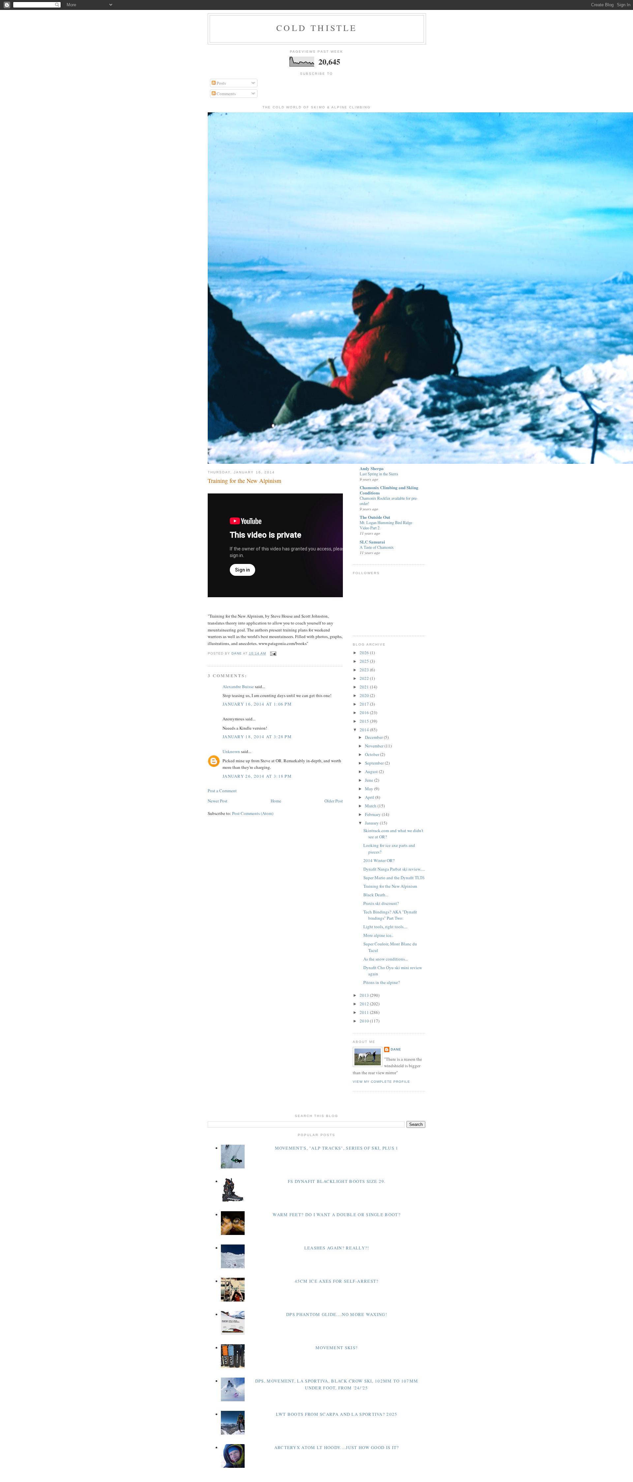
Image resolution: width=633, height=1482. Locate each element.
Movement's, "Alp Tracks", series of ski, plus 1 (337, 1148)
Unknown (231, 751)
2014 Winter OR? (379, 860)
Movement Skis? (337, 1348)
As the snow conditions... (385, 959)
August (372, 771)
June (369, 780)
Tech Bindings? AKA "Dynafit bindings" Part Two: (390, 915)
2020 (365, 695)
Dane (396, 1049)
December (374, 737)
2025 (365, 661)
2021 (365, 687)
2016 (365, 712)
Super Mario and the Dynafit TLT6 (394, 878)
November (374, 746)
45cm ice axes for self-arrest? (337, 1281)
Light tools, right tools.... (385, 927)
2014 (365, 730)
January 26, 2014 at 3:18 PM (257, 776)
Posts (221, 83)
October (372, 754)
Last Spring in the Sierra (379, 473)
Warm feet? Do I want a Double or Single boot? (337, 1214)
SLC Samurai (372, 542)
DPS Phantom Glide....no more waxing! (336, 1314)
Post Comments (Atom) (252, 813)
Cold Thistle (316, 27)
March (371, 806)
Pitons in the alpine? (381, 982)
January (372, 823)
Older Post (333, 801)
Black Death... (375, 895)
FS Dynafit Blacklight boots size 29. (337, 1181)
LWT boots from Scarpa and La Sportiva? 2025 (337, 1414)
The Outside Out (375, 517)
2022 (365, 678)
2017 (365, 704)
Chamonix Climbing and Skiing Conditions (389, 490)
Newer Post (217, 801)
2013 (365, 995)
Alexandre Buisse (238, 686)
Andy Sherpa (372, 468)
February (373, 814)
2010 (365, 1021)
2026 (365, 653)
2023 (365, 670)
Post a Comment (222, 791)
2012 (365, 1004)
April (370, 797)
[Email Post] (273, 653)
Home (276, 801)
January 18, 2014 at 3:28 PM (257, 737)
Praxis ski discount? (381, 903)
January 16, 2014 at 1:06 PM (257, 704)
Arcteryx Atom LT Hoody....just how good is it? (336, 1447)
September (375, 763)
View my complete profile (381, 1081)
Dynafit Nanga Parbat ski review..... (394, 869)
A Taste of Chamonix (377, 547)
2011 (365, 1012)
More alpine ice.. (378, 935)
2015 (365, 721)
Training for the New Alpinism (390, 886)
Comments (226, 94)
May (369, 789)
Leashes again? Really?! (336, 1248)
